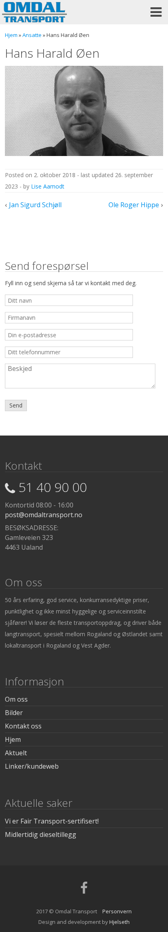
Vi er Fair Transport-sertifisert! (52, 821)
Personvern (117, 911)
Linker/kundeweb (32, 766)
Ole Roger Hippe (133, 204)
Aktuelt (16, 752)
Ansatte (32, 35)
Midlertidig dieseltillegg (40, 834)
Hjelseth (119, 921)
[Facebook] (84, 890)
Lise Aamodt (47, 186)
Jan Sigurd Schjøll (35, 204)
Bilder (14, 712)
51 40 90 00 (52, 487)
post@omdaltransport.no (43, 514)
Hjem (11, 35)
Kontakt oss (23, 726)
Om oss (16, 699)
